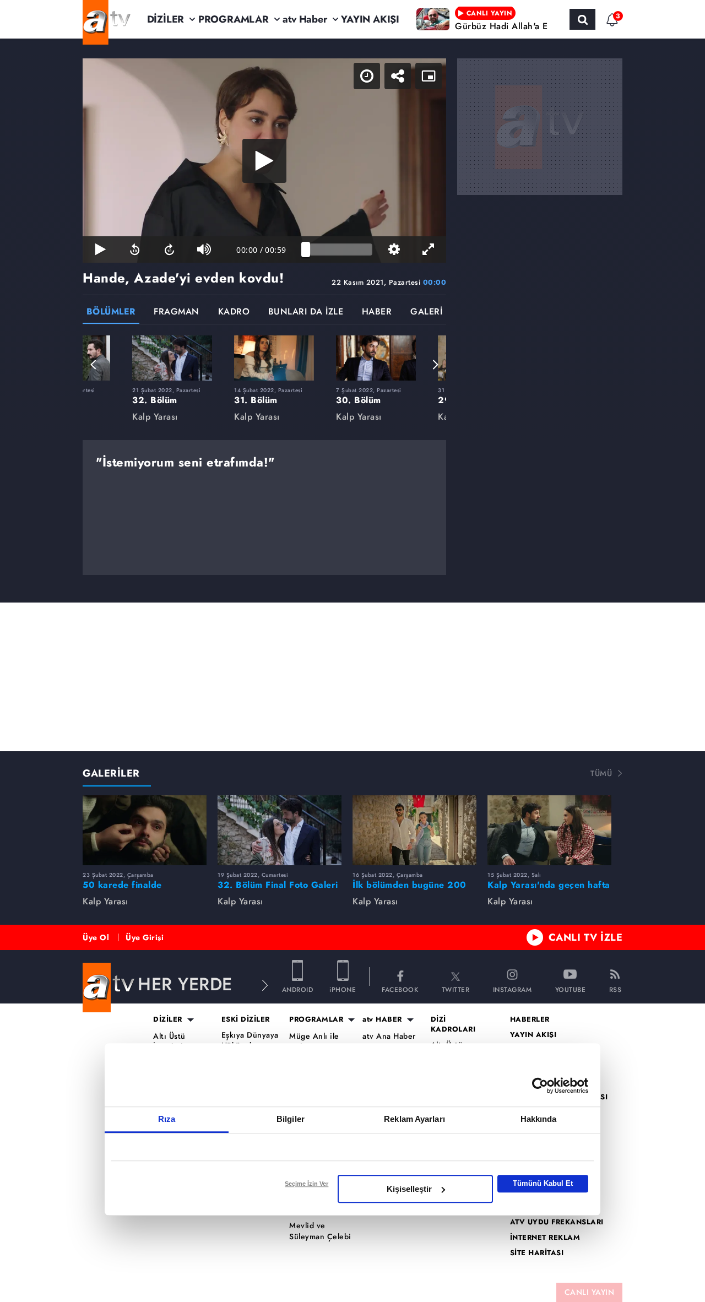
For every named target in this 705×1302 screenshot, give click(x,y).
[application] (264, 160)
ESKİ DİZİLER (245, 1019)
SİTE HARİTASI (537, 1253)
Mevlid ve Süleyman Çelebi (320, 1231)
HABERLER (530, 1019)
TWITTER (456, 989)
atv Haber (305, 19)
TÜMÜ (601, 773)
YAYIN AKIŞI (370, 19)
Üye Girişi (145, 937)
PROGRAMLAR (233, 19)
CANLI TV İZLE (586, 937)
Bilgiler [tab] (290, 1119)
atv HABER (382, 1019)
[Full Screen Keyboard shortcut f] (428, 249)
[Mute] (204, 249)
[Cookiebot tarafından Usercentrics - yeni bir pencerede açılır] (540, 1085)
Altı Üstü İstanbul (169, 1042)
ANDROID (297, 989)
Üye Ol (96, 937)
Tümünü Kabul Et (543, 1183)
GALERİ (426, 312)
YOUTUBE (570, 989)
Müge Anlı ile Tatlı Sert (314, 1042)
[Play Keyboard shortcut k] (100, 249)
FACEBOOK (400, 989)
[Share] (397, 76)
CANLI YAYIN (590, 1292)
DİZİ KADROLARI (453, 1024)
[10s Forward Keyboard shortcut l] (169, 249)
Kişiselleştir (409, 1189)
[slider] (339, 249)
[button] (94, 365)
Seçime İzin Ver (306, 1183)
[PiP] (428, 76)
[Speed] (367, 76)
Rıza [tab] (166, 1119)
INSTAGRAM (512, 989)
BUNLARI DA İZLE (306, 312)
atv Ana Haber (389, 1036)
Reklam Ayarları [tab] (414, 1119)
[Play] (264, 161)
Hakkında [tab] (538, 1119)
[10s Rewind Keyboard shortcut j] (134, 249)
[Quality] (394, 249)
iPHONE (342, 989)
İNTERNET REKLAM (545, 1238)
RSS (615, 989)
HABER (377, 312)
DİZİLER (166, 19)
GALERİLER (111, 773)
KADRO (234, 312)
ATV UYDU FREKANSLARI (557, 1222)
